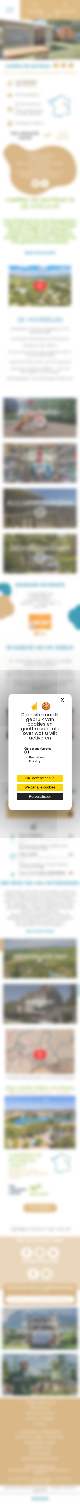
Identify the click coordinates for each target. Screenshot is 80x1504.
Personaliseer (40, 796)
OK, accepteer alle (39, 778)
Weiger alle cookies (40, 787)
